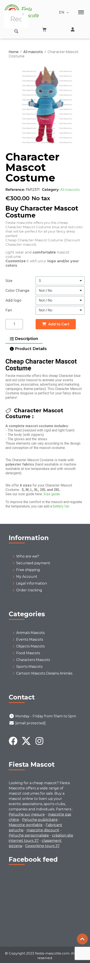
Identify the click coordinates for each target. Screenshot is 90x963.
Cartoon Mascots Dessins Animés (44, 673)
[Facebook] (13, 741)
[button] (16, 31)
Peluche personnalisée (29, 835)
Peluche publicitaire (40, 820)
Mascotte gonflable (26, 825)
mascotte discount (43, 830)
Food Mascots (28, 653)
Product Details (31, 348)
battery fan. (61, 506)
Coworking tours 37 (42, 846)
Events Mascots (29, 639)
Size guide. (52, 494)
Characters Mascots (33, 660)
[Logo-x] (26, 741)
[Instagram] (39, 741)
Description (26, 338)
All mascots (70, 189)
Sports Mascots (29, 666)
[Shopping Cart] (44, 29)
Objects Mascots (30, 646)
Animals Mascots (30, 633)
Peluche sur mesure (27, 814)
